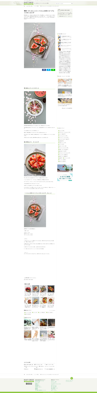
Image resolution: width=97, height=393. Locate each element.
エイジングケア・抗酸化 (62, 154)
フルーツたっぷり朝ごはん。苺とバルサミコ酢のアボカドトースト (28, 306)
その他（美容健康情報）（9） (50, 369)
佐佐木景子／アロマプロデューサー (66, 43)
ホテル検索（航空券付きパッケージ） (40, 390)
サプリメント (53, 384)
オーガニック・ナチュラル (63, 137)
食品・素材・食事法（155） (29, 364)
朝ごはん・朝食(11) (50, 312)
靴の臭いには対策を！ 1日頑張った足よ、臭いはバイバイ (35, 328)
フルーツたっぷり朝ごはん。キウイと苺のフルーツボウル (28, 294)
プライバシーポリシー (38, 387)
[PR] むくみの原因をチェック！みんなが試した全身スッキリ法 (35, 339)
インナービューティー (62, 135)
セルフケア (60, 130)
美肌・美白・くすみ (62, 151)
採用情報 (36, 388)
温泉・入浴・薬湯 (61, 161)
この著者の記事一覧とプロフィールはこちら (64, 16)
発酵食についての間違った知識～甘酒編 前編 (27, 339)
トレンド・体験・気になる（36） (40, 367)
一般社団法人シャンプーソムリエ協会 (66, 37)
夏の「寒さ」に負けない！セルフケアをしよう (51, 339)
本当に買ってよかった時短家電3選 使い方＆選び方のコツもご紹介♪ (27, 328)
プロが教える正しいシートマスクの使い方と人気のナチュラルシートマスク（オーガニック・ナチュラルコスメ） (65, 95)
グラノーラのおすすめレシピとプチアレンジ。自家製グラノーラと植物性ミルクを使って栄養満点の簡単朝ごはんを (43, 306)
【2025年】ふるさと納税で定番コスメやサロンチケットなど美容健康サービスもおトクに (65, 86)
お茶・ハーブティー (54, 390)
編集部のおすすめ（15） (39, 369)
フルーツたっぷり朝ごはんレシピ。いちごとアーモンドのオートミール (35, 294)
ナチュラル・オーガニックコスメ (56, 383)
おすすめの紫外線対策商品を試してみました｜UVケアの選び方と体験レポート (43, 339)
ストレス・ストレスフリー (63, 147)
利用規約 (36, 383)
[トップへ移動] (24, 6)
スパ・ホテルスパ (53, 387)
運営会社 (36, 389)
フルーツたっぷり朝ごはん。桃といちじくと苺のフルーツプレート (50, 294)
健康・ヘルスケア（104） (50, 364)
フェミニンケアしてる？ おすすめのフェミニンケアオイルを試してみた (64, 105)
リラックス (60, 144)
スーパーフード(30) (28, 312)
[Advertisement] (31, 78)
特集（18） (27, 369)
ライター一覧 (37, 382)
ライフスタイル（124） (39, 364)
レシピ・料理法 (61, 134)
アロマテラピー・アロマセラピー (64, 132)
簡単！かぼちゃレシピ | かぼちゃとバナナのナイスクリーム (35, 306)
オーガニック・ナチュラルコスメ (64, 152)
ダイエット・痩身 (53, 381)
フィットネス (53, 382)
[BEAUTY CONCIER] (28, 3)
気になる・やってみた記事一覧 (67, 108)
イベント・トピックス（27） (50, 366)
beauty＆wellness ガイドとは (39, 380)
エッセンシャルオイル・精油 (63, 139)
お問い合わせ (37, 384)
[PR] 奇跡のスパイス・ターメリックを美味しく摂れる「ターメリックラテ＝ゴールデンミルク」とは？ (43, 328)
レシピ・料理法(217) (42, 312)
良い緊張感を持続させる (51, 328)
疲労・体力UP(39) (28, 314)
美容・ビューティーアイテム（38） (29, 367)
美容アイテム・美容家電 (62, 156)
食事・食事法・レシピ (54, 388)
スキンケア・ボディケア (69, 380)
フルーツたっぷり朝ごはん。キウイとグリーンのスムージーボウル (43, 294)
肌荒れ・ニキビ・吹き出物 (63, 149)
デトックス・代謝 (61, 159)
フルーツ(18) (35, 312)
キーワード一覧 (37, 381)
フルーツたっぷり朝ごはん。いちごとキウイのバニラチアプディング (50, 306)
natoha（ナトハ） (61, 142)
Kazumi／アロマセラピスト (65, 40)
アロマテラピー (53, 389)
